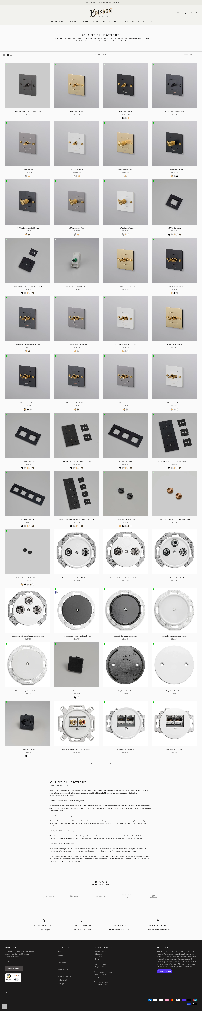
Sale (116, 21)
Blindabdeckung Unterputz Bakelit (125, 636)
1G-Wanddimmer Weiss (126, 228)
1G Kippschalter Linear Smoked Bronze (28, 111)
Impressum (62, 966)
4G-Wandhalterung (27, 519)
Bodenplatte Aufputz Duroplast (174, 691)
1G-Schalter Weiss (76, 170)
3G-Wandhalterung (125, 461)
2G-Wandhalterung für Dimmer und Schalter (77, 461)
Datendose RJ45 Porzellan (174, 749)
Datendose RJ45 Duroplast (125, 749)
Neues (125, 21)
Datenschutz (62, 962)
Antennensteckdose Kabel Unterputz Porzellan (125, 578)
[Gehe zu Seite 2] (117, 763)
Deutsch (177, 12)
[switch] (16, 979)
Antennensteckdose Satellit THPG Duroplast (174, 578)
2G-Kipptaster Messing (174, 344)
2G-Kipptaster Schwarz (27, 403)
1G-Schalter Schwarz (125, 111)
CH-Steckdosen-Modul (27, 749)
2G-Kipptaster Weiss (174, 403)
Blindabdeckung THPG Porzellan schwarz (77, 636)
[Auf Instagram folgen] (12, 993)
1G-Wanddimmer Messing (125, 170)
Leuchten (72, 21)
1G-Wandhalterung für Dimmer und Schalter (28, 286)
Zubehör (85, 21)
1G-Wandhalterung (174, 228)
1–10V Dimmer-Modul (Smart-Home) (76, 286)
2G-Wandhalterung (27, 461)
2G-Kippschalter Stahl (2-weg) (76, 344)
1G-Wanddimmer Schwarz (174, 170)
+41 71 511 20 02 (125, 930)
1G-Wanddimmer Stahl (76, 228)
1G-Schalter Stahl (27, 170)
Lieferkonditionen (64, 973)
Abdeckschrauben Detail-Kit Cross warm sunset (174, 519)
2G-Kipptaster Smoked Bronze (76, 403)
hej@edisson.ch (101, 967)
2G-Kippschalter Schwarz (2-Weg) (174, 286)
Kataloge (61, 984)
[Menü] (20, 974)
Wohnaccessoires (101, 21)
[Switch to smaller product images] (8, 55)
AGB (59, 959)
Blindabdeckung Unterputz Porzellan (27, 691)
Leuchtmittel (56, 21)
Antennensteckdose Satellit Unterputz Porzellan (28, 636)
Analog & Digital (44, 930)
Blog (59, 951)
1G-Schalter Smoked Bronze (174, 111)
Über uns (147, 21)
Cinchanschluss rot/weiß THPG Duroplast (76, 749)
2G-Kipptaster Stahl (125, 403)
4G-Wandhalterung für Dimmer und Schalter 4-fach (76, 519)
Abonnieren (13, 968)
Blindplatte (76, 691)
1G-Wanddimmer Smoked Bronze (27, 228)
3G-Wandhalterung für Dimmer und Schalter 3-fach (174, 461)
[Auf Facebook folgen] (6, 993)
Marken (135, 21)
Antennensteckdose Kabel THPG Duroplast (76, 578)
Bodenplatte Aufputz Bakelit (125, 691)
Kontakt (60, 955)
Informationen (63, 969)
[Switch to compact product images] (11, 55)
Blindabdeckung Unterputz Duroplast (174, 636)
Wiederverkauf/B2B (64, 976)
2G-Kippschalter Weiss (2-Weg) (125, 344)
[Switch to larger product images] (4, 55)
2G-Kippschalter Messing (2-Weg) (125, 286)
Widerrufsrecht (63, 980)
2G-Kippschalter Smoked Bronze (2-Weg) (28, 344)
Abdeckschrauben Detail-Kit (125, 519)
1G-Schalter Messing (77, 111)
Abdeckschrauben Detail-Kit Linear (27, 578)
